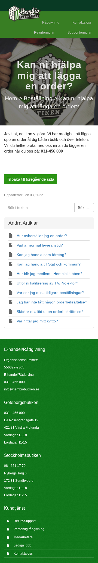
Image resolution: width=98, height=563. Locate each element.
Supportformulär (79, 32)
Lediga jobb (22, 545)
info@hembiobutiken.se (21, 389)
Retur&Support (25, 521)
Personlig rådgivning (29, 529)
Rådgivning (50, 22)
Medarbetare (23, 537)
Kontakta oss (81, 22)
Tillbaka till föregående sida (30, 179)
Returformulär (44, 32)
